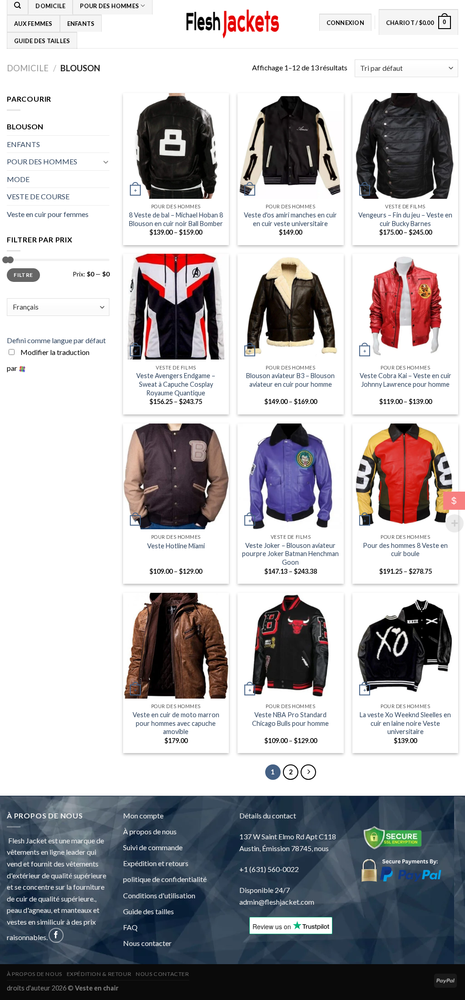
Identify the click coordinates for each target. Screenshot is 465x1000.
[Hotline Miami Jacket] (176, 476)
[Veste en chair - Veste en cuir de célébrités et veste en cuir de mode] (232, 24)
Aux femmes (33, 23)
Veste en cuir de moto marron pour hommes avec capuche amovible (176, 723)
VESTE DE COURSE (38, 196)
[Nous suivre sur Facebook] (56, 935)
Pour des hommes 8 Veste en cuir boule (405, 550)
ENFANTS (81, 23)
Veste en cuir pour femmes (48, 214)
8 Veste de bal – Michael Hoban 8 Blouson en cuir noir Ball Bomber (176, 219)
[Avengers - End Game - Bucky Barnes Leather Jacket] (405, 146)
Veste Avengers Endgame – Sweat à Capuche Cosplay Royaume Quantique (175, 384)
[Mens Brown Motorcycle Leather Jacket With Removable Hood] (176, 646)
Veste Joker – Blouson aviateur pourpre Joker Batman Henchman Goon (290, 554)
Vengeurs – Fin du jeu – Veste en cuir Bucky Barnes (405, 219)
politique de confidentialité (165, 879)
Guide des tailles (148, 911)
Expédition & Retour (99, 973)
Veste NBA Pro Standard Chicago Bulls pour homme (290, 719)
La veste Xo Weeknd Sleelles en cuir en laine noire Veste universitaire (405, 723)
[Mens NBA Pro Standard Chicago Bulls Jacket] (290, 646)
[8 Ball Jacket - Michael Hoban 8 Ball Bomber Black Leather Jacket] (176, 146)
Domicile (28, 68)
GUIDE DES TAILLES (42, 40)
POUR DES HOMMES (42, 161)
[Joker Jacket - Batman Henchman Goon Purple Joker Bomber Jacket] (290, 476)
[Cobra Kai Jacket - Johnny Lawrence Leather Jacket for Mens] (405, 307)
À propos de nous (150, 831)
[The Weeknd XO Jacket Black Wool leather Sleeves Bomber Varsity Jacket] (405, 646)
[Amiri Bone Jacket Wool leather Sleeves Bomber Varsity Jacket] (290, 146)
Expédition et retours (155, 863)
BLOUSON (25, 126)
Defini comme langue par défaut (56, 340)
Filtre (23, 274)
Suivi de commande (153, 847)
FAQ (130, 927)
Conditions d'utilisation (159, 895)
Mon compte (143, 815)
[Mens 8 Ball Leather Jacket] (405, 476)
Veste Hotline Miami (176, 546)
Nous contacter (147, 943)
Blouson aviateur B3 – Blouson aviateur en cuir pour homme (290, 380)
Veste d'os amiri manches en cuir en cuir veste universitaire (290, 219)
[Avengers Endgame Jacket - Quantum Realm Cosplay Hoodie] (176, 307)
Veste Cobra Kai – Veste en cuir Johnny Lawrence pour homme (405, 380)
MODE (18, 179)
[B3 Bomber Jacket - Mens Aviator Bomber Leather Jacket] (290, 307)
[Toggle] (105, 161)
